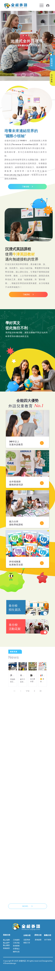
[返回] (23, 75)
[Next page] (34, 691)
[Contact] (43, 613)
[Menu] (42, 5)
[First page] (14, 691)
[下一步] (31, 75)
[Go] (42, 443)
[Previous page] (20, 691)
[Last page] (40, 691)
